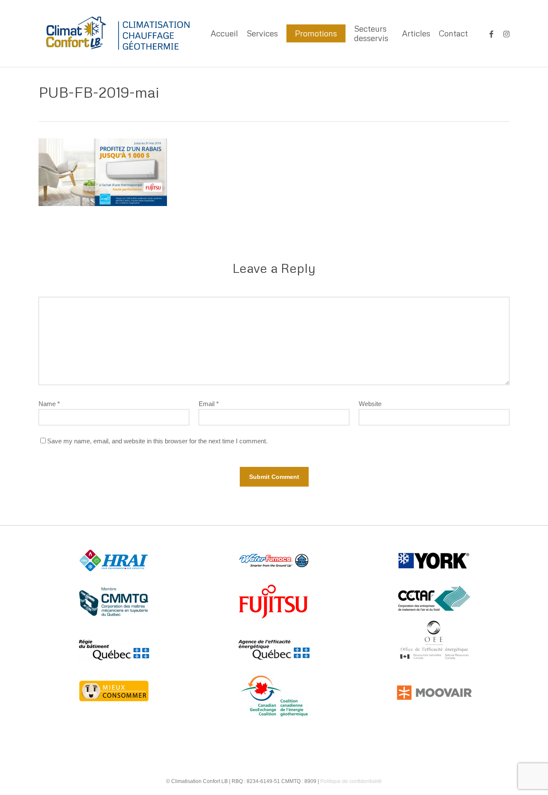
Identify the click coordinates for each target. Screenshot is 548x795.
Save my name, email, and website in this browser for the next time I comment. (157, 441)
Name (49, 403)
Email (209, 403)
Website (370, 403)
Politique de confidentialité (351, 781)
